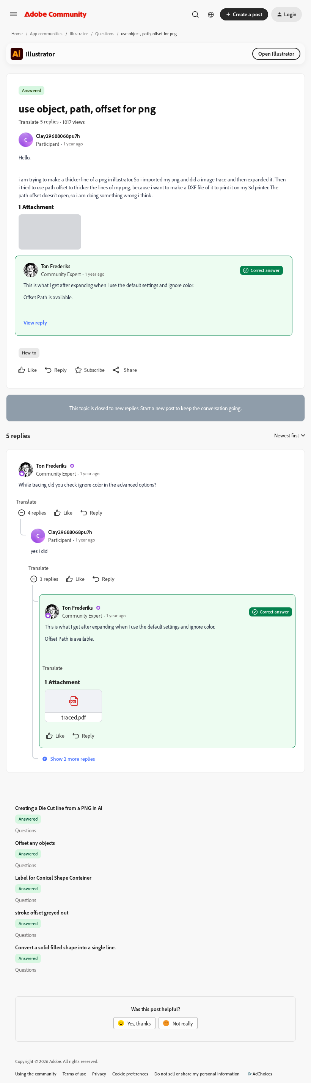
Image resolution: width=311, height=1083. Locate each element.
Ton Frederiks (55, 266)
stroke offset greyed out (41, 912)
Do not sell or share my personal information (197, 1074)
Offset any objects (35, 843)
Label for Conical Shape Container (53, 877)
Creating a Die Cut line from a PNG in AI (58, 808)
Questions (104, 33)
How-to (29, 353)
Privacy (99, 1074)
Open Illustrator (276, 53)
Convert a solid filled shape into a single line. (65, 947)
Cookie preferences (130, 1074)
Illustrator (79, 33)
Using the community (36, 1074)
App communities (46, 33)
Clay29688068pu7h (58, 136)
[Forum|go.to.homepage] (55, 14)
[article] (155, 490)
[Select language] (211, 14)
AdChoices (262, 1074)
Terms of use (74, 1074)
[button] (13, 16)
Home (17, 33)
